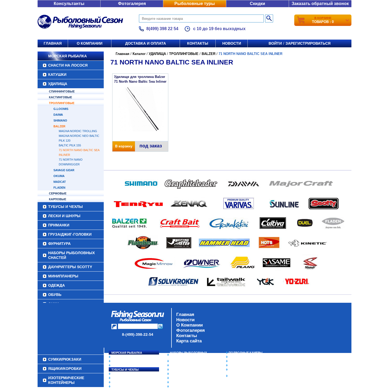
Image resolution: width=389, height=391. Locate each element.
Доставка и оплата (145, 43)
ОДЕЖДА (56, 285)
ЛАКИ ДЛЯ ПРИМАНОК (186, 386)
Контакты (197, 43)
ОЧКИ (174, 378)
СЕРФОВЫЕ (57, 193)
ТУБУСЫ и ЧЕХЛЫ (65, 206)
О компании (89, 43)
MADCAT (59, 181)
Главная (53, 43)
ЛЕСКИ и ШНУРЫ (64, 216)
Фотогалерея (132, 3)
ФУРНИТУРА (59, 243)
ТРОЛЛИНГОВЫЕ (61, 103)
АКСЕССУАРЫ (180, 382)
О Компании (189, 325)
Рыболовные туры (194, 3)
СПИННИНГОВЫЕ (62, 91)
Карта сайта (189, 340)
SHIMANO (60, 120)
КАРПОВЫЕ (57, 199)
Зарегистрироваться (308, 43)
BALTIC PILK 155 (70, 145)
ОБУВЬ (54, 294)
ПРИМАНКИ (58, 225)
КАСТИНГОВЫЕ (60, 97)
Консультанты (69, 3)
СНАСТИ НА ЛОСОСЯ (68, 65)
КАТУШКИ (57, 74)
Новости (231, 43)
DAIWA (58, 114)
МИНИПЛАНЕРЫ (63, 276)
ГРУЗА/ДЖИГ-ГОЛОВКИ (70, 234)
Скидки (257, 3)
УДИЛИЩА (57, 84)
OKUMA (59, 176)
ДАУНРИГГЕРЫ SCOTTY (70, 267)
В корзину (123, 146)
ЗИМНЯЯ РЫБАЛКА (243, 361)
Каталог (139, 54)
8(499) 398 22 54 (162, 28)
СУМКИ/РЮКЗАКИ (241, 365)
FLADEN (59, 187)
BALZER (59, 126)
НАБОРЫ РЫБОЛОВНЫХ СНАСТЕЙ (71, 255)
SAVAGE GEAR (63, 170)
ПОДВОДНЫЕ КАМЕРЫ (246, 352)
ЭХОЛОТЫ (236, 357)
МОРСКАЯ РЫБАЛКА (67, 56)
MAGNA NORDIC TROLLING (78, 131)
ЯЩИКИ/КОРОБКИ (242, 369)
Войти (275, 43)
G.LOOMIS (60, 108)
